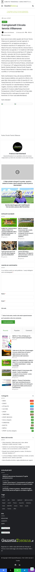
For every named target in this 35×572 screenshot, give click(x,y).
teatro (3, 508)
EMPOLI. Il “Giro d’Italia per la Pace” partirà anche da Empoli (21, 337)
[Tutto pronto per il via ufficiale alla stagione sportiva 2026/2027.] (9, 245)
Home (4, 18)
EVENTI (4, 403)
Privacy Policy (6, 528)
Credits (18, 560)
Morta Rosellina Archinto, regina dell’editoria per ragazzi (17, 460)
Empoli (3, 503)
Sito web (3, 308)
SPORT (9, 18)
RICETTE (4, 425)
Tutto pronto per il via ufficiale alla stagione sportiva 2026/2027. (8, 253)
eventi (9, 503)
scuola (26, 505)
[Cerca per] (33, 6)
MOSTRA (9, 505)
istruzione (28, 503)
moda (3, 505)
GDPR (3, 523)
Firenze (15, 503)
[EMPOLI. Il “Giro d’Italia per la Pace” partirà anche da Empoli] (6, 341)
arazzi (3, 500)
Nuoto (21, 505)
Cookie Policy (6, 532)
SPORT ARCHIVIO (7, 417)
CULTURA (5, 409)
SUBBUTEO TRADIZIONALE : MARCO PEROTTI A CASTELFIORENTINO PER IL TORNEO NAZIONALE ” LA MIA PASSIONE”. (9, 232)
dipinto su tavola (28, 500)
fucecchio (21, 503)
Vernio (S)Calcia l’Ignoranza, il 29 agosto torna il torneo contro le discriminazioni (25, 254)
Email (3, 301)
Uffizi (15, 508)
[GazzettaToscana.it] (11, 6)
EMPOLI (4, 428)
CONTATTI (4, 521)
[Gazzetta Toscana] (17, 11)
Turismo (9, 508)
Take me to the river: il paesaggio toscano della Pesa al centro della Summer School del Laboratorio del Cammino (22, 353)
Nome (3, 293)
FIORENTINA (5, 422)
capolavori (19, 500)
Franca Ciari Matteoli (9, 32)
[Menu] (2, 6)
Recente (5, 330)
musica (15, 505)
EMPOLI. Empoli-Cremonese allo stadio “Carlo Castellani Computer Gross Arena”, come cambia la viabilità (26, 232)
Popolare (17, 330)
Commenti (29, 330)
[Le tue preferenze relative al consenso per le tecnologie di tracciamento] (32, 569)
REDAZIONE (4, 518)
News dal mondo (7, 437)
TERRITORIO (5, 414)
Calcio (13, 500)
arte (8, 500)
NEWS (4, 400)
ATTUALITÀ (5, 406)
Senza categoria (6, 420)
